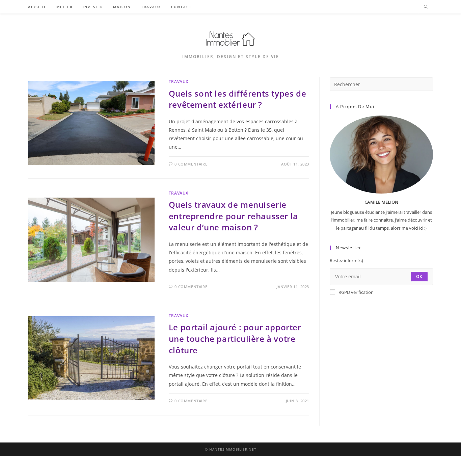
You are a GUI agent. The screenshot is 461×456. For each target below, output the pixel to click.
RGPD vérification (356, 292)
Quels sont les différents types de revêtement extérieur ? (237, 99)
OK (419, 276)
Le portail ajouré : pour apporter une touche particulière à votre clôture (235, 338)
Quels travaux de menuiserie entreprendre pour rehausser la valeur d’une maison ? (233, 216)
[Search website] (426, 7)
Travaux (178, 81)
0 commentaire (190, 164)
